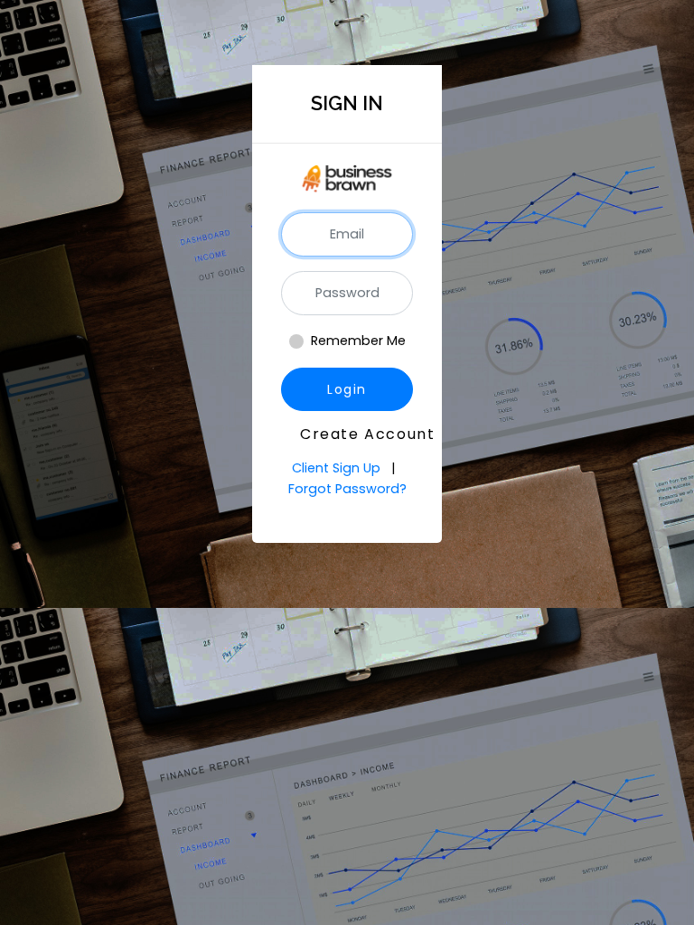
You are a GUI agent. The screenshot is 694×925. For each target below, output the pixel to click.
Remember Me (358, 341)
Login (347, 389)
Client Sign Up (338, 468)
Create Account (356, 434)
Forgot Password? (347, 489)
